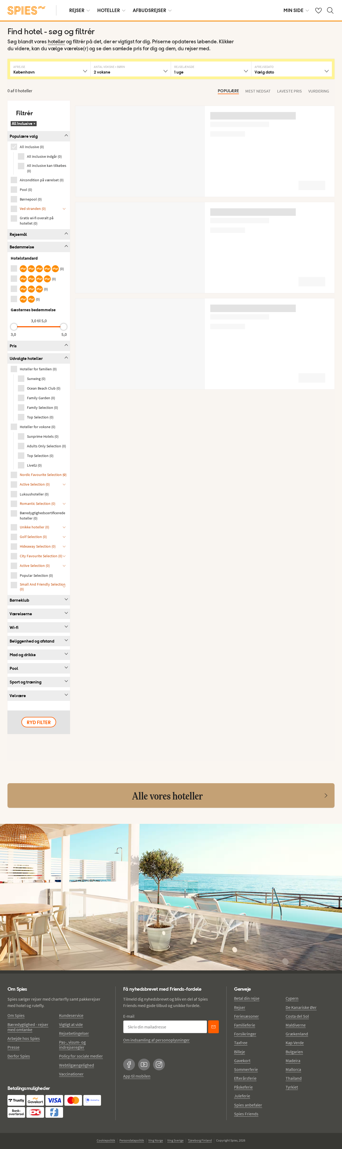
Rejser (239, 1007)
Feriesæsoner (246, 1016)
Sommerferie (246, 1069)
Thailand (294, 1078)
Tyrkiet (292, 1087)
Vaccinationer (71, 1074)
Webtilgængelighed (76, 1065)
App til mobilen (136, 1076)
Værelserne (21, 613)
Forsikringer (245, 1033)
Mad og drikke (23, 654)
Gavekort (242, 1060)
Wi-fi (14, 627)
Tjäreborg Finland (200, 1140)
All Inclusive (24, 123)
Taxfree (240, 1042)
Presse (13, 1047)
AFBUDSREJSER (149, 10)
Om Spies (16, 1015)
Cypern (292, 998)
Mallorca (293, 1069)
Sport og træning (25, 682)
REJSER (76, 10)
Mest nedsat (258, 91)
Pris (13, 345)
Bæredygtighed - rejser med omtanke (27, 1027)
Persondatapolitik (131, 1140)
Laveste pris (289, 91)
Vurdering (318, 91)
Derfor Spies (18, 1056)
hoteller (56, 42)
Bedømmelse (22, 246)
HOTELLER (108, 10)
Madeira (293, 1060)
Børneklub (19, 600)
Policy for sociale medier (81, 1056)
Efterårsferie (245, 1078)
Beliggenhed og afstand (32, 641)
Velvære (18, 695)
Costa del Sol (297, 1016)
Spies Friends (246, 1113)
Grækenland (297, 1033)
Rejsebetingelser (74, 1033)
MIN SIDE (293, 10)
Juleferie (242, 1095)
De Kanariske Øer (301, 1007)
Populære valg (24, 136)
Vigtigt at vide (71, 1024)
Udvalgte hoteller (26, 358)
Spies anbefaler (248, 1105)
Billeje (239, 1051)
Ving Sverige (175, 1140)
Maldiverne (296, 1025)
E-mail (128, 1016)
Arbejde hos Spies (23, 1038)
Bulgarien (294, 1051)
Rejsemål (18, 234)
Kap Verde (295, 1042)
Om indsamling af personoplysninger (156, 1040)
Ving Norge (155, 1140)
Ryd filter (39, 722)
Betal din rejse (246, 998)
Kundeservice (71, 1015)
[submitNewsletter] (213, 1026)
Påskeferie (243, 1087)
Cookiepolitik (106, 1140)
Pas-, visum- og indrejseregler (72, 1044)
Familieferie (244, 1025)
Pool (14, 668)
